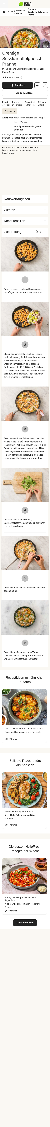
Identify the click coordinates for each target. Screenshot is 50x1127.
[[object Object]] (37, 85)
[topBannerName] (25, 21)
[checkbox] (3, 77)
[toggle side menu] (4, 4)
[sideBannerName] (25, 175)
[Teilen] (45, 85)
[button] (25, 210)
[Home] (4, 12)
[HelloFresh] (25, 4)
